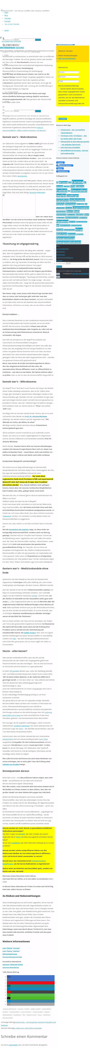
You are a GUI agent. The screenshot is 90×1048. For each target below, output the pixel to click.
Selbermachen (65, 226)
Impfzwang (70, 204)
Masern (69, 211)
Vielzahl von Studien (11, 764)
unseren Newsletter (11, 967)
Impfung (60, 204)
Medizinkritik (7, 1015)
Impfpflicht (62, 200)
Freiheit (61, 190)
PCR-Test (72, 222)
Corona (20, 1009)
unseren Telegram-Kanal (13, 964)
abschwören (22, 176)
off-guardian (14, 671)
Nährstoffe (83, 218)
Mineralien (71, 215)
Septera (75, 274)
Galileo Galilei (35, 1009)
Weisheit (72, 234)
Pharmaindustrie (81, 222)
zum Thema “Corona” (11, 948)
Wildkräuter (79, 234)
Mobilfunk (79, 215)
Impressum (60, 254)
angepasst (7, 516)
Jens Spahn (80, 204)
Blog (58, 246)
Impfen (5, 1012)
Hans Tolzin (43, 739)
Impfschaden (14, 1012)
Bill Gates (63, 182)
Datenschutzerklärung (64, 257)
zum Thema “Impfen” (11, 951)
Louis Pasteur (26, 1012)
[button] (8, 977)
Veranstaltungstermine (12, 957)
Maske (46, 1012)
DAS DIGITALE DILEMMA (70, 147)
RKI (14, 638)
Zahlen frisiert (30, 633)
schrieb (34, 596)
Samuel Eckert (8, 739)
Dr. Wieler (66, 186)
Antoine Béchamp (9, 1009)
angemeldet (13, 1045)
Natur (86, 215)
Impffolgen (73, 195)
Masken (22, 834)
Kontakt (59, 260)
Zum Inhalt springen (7, 47)
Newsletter (60, 252)
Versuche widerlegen (37, 192)
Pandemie (17, 1015)
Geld (69, 191)
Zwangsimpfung (65, 238)
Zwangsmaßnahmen (68, 242)
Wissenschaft (8, 1018)
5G (57, 183)
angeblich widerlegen (22, 726)
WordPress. (84, 274)
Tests (18, 837)
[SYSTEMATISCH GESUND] (10, 41)
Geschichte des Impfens (19, 529)
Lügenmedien (38, 1012)
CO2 (69, 183)
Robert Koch (31, 1015)
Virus (40, 1015)
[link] (6, 30)
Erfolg (27, 1009)
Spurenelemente (76, 225)
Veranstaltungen (62, 249)
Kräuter (68, 208)
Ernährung (80, 186)
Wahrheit (46, 1015)
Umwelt (59, 230)
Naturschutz (60, 218)
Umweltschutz (69, 230)
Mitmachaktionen (10, 954)
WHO (21, 729)
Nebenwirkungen (72, 218)
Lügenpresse (61, 212)
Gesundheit (46, 1009)
